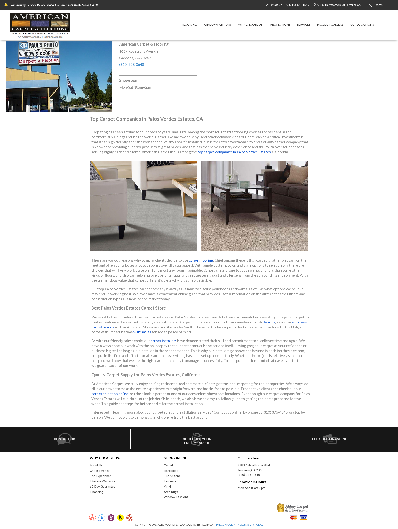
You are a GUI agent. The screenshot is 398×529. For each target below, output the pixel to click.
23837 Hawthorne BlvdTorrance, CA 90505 (254, 467)
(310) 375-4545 (249, 474)
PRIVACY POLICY (225, 524)
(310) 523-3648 (131, 64)
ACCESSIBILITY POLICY (250, 524)
